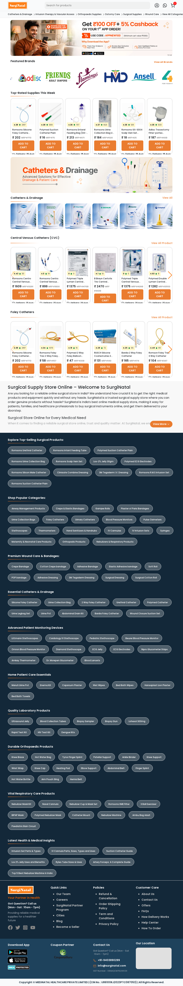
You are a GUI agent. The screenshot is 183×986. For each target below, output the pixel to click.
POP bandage (19, 577)
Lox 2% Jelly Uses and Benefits (28, 862)
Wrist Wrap (18, 768)
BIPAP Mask (18, 815)
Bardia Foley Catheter (107, 613)
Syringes (165, 530)
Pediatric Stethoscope (102, 638)
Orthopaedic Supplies (90, 14)
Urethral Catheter (126, 602)
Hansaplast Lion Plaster (157, 685)
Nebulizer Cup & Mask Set (83, 804)
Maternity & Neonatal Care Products (31, 541)
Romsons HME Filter (119, 804)
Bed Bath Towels (21, 696)
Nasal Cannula (50, 804)
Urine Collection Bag (59, 602)
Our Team (63, 894)
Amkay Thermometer (23, 660)
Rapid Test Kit (19, 732)
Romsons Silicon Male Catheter (29, 472)
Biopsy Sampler (85, 721)
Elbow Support (89, 768)
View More (160, 424)
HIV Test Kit (44, 732)
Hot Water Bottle (21, 779)
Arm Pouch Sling (50, 779)
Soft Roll (153, 566)
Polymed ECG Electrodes (138, 461)
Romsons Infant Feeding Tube (69, 450)
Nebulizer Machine (111, 815)
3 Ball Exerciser (148, 804)
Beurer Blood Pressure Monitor (141, 638)
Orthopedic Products (74, 541)
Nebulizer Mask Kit (21, 804)
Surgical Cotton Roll (146, 577)
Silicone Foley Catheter (24, 602)
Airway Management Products (28, 508)
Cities (60, 915)
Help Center (150, 922)
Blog (59, 921)
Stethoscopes (19, 530)
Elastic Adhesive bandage (123, 566)
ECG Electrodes (121, 649)
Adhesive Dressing (48, 577)
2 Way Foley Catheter (93, 602)
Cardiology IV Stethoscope (64, 638)
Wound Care (152, 14)
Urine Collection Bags (23, 519)
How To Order (151, 928)
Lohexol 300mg (137, 721)
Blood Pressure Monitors (119, 519)
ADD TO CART (23, 145)
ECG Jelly (97, 649)
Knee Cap (40, 768)
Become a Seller (67, 927)
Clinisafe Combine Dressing (72, 472)
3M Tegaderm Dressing (81, 577)
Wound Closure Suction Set (145, 613)
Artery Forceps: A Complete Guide (111, 862)
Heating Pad (63, 768)
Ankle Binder (129, 757)
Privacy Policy (108, 924)
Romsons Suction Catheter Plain (30, 483)
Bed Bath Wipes (124, 685)
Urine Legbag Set (21, 613)
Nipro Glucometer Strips (154, 649)
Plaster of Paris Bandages (135, 508)
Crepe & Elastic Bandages (70, 508)
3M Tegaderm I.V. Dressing (113, 472)
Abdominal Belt (116, 768)
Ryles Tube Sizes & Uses (69, 862)
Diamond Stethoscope (68, 649)
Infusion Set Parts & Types (26, 851)
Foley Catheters (55, 519)
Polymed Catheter (157, 602)
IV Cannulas (114, 530)
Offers (146, 905)
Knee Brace (18, 757)
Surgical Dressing (114, 577)
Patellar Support (102, 757)
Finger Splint (142, 768)
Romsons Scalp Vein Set (69, 461)
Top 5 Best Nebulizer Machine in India (32, 873)
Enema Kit (45, 685)
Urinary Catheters (85, 519)
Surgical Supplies (132, 14)
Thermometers (46, 530)
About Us (148, 894)
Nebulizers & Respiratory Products (115, 541)
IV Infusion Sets (140, 530)
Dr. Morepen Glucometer (59, 660)
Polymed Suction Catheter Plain (115, 450)
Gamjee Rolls (102, 508)
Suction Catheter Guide (119, 851)
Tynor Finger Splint (72, 757)
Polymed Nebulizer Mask (48, 815)
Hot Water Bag (43, 757)
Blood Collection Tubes (53, 721)
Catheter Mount (81, 815)
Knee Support (154, 757)
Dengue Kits (68, 732)
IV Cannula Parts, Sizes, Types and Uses (73, 851)
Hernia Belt (76, 779)
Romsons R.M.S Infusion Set (154, 472)
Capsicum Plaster (72, 685)
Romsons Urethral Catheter (27, 450)
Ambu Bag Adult (141, 815)
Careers (62, 900)
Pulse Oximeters (153, 519)
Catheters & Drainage (20, 14)
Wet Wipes (99, 685)
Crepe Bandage (20, 566)
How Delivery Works (155, 917)
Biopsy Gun (111, 721)
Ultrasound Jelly (20, 721)
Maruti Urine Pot (20, 685)
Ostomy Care (112, 14)
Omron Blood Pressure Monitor (28, 649)
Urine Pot (46, 613)
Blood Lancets (92, 660)
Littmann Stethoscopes (25, 638)
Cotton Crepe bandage (53, 566)
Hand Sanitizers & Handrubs (81, 530)
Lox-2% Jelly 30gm (103, 461)
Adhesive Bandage (87, 566)
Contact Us (150, 900)
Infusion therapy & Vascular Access (55, 14)
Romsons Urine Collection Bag (28, 461)
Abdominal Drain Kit (73, 613)
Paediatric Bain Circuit (24, 826)
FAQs (145, 911)
